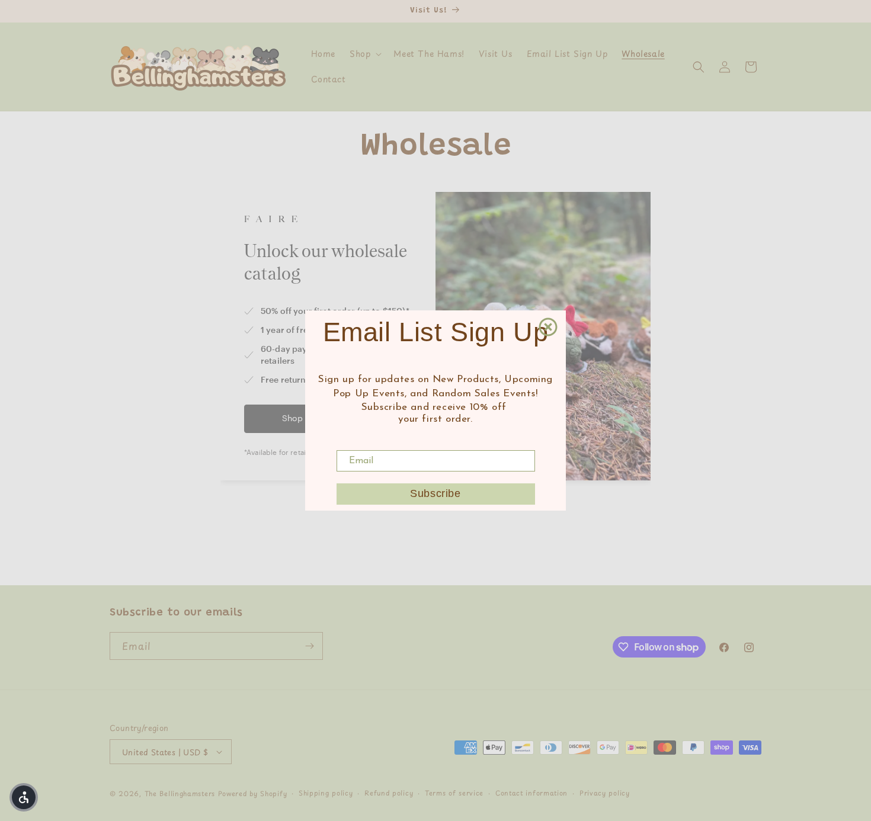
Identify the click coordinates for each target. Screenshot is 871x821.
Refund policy (388, 793)
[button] (364, 53)
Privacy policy (604, 793)
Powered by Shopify (252, 793)
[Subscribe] (309, 646)
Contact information (531, 793)
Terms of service (454, 793)
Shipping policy (326, 793)
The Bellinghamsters (180, 793)
